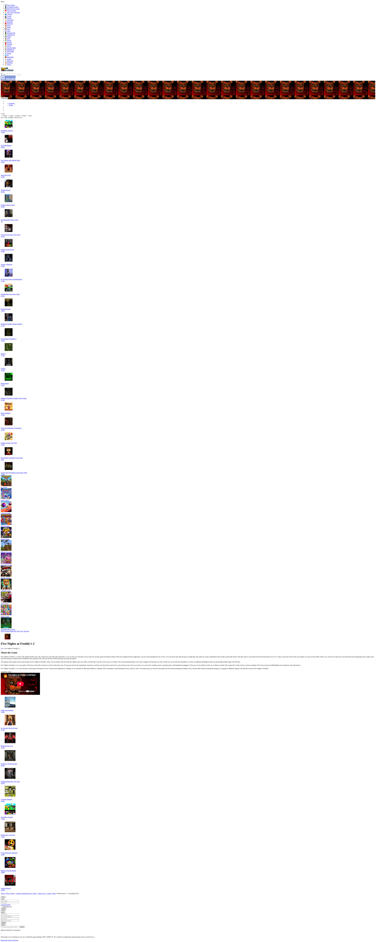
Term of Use (42, 893)
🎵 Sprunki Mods (10, 48)
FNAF (3, 631)
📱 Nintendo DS (10, 33)
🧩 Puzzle (8, 40)
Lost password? (5, 905)
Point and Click (14, 631)
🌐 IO (7, 55)
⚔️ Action (8, 59)
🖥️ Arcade (8, 18)
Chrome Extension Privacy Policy (26, 893)
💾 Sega (7, 29)
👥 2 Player (8, 14)
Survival (26, 631)
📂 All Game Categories (12, 12)
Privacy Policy (10, 893)
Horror (7, 631)
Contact (49, 893)
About (3, 893)
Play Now (4, 98)
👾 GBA (7, 31)
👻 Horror (8, 53)
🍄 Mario (8, 27)
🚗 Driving (8, 42)
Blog (54, 893)
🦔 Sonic (8, 25)
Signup (3, 923)
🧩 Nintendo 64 (10, 35)
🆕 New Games (10, 5)
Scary (21, 631)
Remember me (7, 907)
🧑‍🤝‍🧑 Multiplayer (9, 49)
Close (3, 897)
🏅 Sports (8, 64)
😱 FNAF (8, 46)
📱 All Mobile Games (11, 7)
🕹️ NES (7, 38)
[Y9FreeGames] (7, 71)
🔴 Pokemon (9, 23)
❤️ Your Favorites (10, 10)
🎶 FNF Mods (9, 51)
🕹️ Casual (8, 16)
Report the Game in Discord (9, 940)
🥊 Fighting (8, 44)
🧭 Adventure (9, 20)
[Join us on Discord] (8, 80)
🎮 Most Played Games (12, 9)
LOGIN (3, 908)
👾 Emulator (9, 22)
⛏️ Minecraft (9, 61)
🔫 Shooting (9, 63)
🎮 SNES (8, 36)
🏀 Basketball (9, 57)
